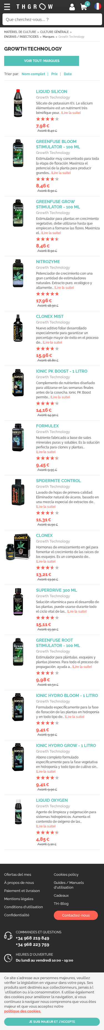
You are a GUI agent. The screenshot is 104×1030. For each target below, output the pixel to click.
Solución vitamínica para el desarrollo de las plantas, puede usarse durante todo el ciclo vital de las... (67, 606)
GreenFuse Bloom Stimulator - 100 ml (58, 144)
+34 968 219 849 (32, 938)
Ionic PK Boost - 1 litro (61, 371)
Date (68, 74)
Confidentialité (16, 915)
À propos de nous (19, 883)
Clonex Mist (50, 316)
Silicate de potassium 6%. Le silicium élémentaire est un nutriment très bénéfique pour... (64, 108)
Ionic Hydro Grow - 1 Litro (66, 745)
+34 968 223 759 (32, 944)
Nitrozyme (48, 261)
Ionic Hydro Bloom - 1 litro (67, 695)
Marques (48, 36)
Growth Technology (53, 97)
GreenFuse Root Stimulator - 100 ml (58, 643)
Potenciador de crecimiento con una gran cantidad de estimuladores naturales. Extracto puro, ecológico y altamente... (64, 281)
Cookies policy (66, 874)
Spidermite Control (58, 480)
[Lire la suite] (71, 113)
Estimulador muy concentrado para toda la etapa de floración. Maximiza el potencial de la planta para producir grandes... (67, 166)
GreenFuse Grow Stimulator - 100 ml (58, 204)
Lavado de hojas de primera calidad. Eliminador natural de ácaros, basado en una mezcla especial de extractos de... (67, 500)
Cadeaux (61, 895)
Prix (54, 74)
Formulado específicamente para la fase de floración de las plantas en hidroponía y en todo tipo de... (67, 712)
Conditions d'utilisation (23, 907)
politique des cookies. (22, 1011)
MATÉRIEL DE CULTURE (20, 32)
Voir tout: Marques (41, 61)
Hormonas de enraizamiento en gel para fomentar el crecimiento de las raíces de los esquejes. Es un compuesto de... (67, 554)
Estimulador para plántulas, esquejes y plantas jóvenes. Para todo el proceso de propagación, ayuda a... (67, 662)
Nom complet (33, 74)
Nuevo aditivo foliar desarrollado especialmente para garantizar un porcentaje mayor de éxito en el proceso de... (67, 335)
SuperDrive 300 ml (56, 590)
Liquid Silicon (51, 91)
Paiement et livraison (22, 891)
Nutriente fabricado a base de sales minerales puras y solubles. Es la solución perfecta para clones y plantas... (68, 445)
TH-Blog (61, 903)
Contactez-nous (76, 915)
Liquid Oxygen (52, 800)
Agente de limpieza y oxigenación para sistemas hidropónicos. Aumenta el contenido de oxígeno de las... (66, 819)
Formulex (47, 426)
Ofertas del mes (17, 874)
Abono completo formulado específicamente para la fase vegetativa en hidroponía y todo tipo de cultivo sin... (67, 764)
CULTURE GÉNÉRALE (54, 32)
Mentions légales (18, 899)
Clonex (44, 535)
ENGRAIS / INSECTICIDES (21, 36)
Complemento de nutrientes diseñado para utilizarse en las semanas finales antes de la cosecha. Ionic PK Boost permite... (65, 390)
